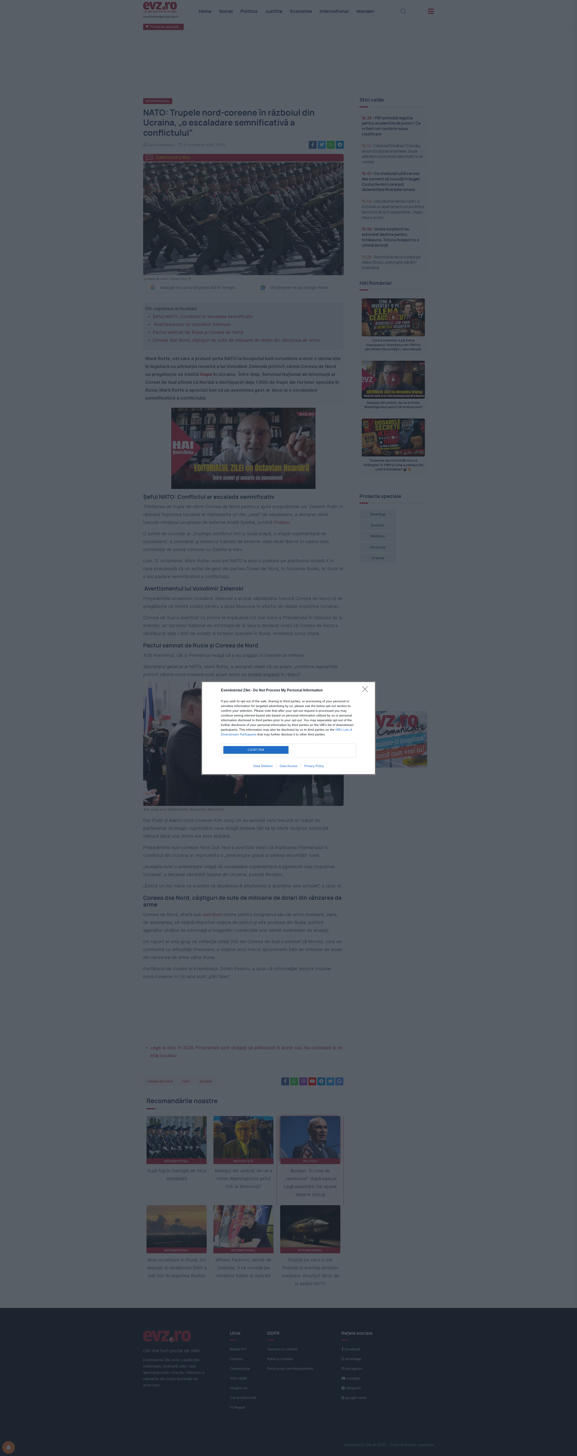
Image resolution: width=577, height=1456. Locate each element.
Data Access (288, 766)
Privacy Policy (314, 766)
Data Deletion (263, 766)
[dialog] (288, 728)
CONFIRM (256, 749)
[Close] (366, 690)
